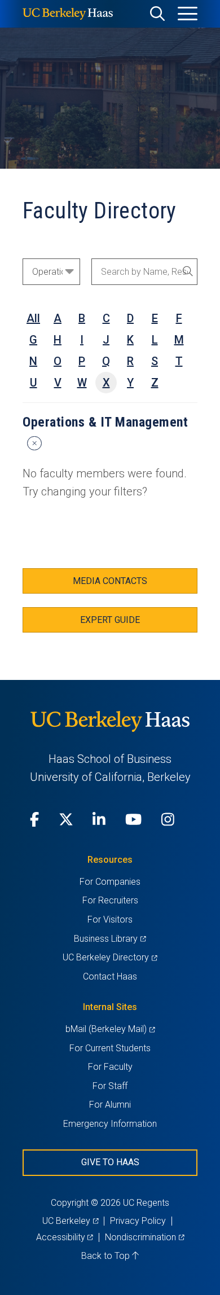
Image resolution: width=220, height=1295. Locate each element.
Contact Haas (110, 976)
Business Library (110, 938)
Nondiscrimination (144, 1237)
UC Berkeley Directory (110, 957)
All (33, 318)
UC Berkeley (70, 1220)
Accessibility (64, 1237)
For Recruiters (110, 900)
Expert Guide (110, 619)
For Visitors (110, 919)
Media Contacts (110, 581)
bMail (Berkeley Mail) (110, 1029)
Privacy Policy (138, 1220)
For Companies (110, 881)
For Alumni (110, 1104)
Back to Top (106, 1256)
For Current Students (110, 1048)
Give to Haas (110, 1162)
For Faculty (110, 1066)
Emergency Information (110, 1123)
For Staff (110, 1086)
